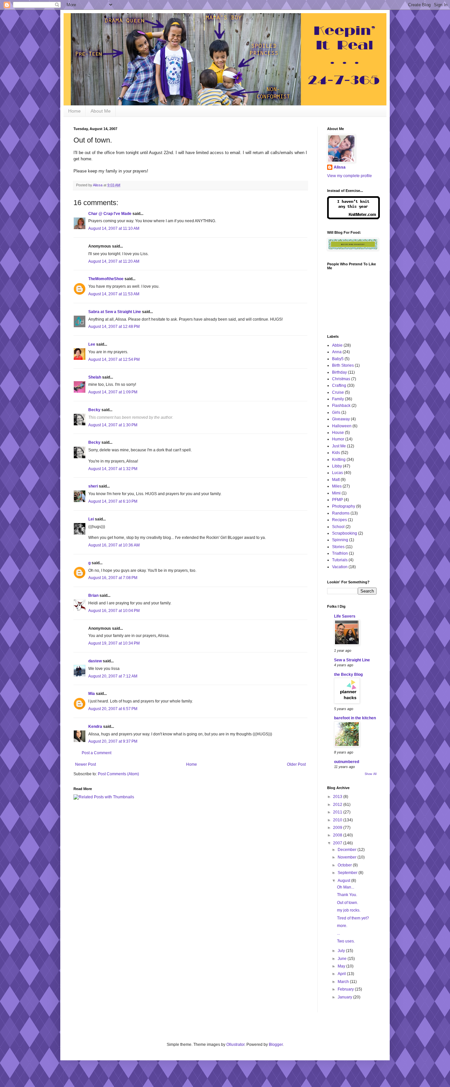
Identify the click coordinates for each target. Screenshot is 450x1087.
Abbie (337, 345)
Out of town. (347, 902)
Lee (91, 344)
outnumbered (346, 761)
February (346, 989)
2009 (338, 827)
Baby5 (338, 359)
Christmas (341, 379)
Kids (336, 452)
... (338, 933)
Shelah (94, 377)
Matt (336, 479)
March (344, 981)
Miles (337, 486)
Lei (91, 519)
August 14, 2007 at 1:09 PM (112, 392)
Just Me (339, 446)
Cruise (338, 392)
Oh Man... (345, 887)
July (342, 950)
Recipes (339, 519)
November (347, 857)
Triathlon (340, 553)
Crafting (339, 385)
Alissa (340, 167)
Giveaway (341, 419)
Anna (337, 352)
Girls (336, 412)
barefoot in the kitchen (355, 718)
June (343, 958)
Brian (93, 595)
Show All (371, 774)
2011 (338, 812)
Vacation (340, 567)
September (348, 872)
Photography (343, 506)
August (344, 880)
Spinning (340, 540)
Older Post (296, 764)
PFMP (337, 499)
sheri (93, 486)
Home (74, 111)
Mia (91, 693)
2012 (338, 804)
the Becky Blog (348, 674)
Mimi (336, 493)
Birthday (339, 372)
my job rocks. (348, 910)
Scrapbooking (344, 533)
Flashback (341, 405)
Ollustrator (235, 1044)
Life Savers (344, 616)
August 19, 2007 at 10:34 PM (114, 643)
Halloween (342, 426)
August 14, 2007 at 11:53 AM (113, 294)
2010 (338, 820)
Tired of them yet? (353, 918)
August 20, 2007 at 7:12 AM (112, 676)
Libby (337, 466)
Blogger (276, 1044)
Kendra (95, 726)
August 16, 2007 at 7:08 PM (112, 577)
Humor (338, 439)
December (347, 849)
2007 (338, 843)
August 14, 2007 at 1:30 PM (112, 425)
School (338, 526)
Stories (338, 546)
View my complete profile (349, 175)
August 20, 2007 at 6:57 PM (112, 708)
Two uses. (346, 941)
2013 (338, 796)
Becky (94, 410)
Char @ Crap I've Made (109, 213)
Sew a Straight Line (352, 660)
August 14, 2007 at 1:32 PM (112, 468)
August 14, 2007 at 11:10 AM (113, 228)
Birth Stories (343, 365)
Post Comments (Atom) (118, 774)
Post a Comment (96, 753)
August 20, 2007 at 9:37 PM (112, 741)
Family (338, 399)
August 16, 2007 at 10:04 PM (114, 610)
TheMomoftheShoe (106, 279)
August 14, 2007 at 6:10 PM (112, 501)
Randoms (341, 513)
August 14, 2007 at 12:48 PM (114, 326)
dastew (95, 661)
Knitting (339, 459)
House (338, 432)
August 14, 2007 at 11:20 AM (113, 261)
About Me (101, 111)
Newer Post (85, 764)
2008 (338, 835)
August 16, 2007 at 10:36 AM (114, 545)
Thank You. (347, 894)
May (342, 966)
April (342, 973)
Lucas (337, 472)
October (345, 865)
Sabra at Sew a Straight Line (114, 311)
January (345, 997)
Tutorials (340, 560)
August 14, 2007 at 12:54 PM (114, 359)
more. (342, 925)
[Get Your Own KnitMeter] (353, 218)
